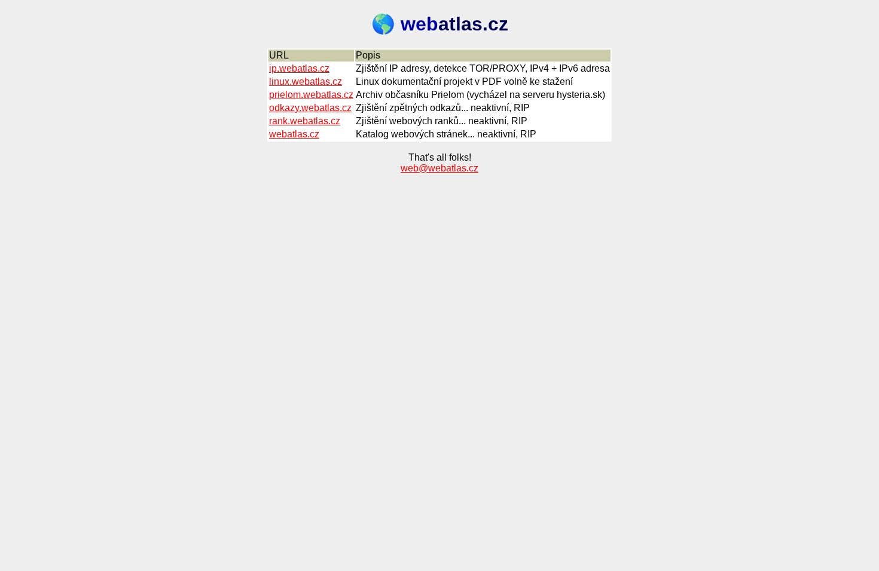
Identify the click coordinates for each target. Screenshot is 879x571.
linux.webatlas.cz (305, 81)
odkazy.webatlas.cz (310, 108)
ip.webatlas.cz (299, 68)
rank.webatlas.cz (304, 121)
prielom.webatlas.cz (311, 95)
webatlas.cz (294, 134)
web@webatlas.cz (439, 168)
